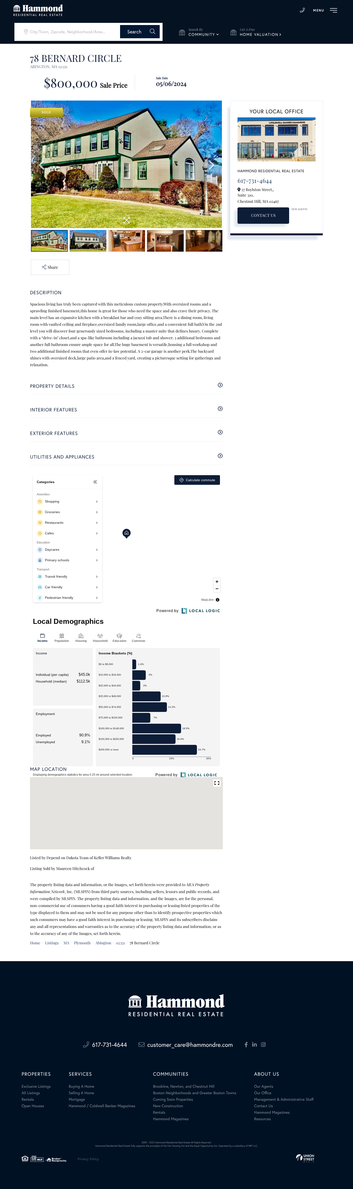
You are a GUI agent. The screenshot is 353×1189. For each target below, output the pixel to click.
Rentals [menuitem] (28, 1099)
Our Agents (299, 209)
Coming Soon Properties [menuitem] (173, 1099)
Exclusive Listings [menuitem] (36, 1086)
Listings (52, 943)
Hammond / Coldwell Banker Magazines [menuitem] (102, 1105)
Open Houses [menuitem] (33, 1105)
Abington (103, 943)
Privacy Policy (88, 1159)
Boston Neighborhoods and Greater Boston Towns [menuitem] (194, 1092)
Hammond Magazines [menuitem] (171, 1118)
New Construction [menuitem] (168, 1105)
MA (66, 943)
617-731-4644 (302, 10)
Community (202, 34)
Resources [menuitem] (262, 1118)
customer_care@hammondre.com (190, 1044)
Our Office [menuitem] (262, 1092)
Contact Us (263, 215)
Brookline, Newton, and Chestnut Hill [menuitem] (183, 1086)
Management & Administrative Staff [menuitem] (283, 1099)
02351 (120, 943)
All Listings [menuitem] (31, 1092)
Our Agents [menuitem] (263, 1086)
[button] (140, 31)
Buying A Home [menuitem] (81, 1086)
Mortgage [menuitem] (77, 1099)
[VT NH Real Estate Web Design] (305, 1158)
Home (35, 943)
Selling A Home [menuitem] (81, 1092)
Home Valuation (259, 34)
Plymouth (82, 943)
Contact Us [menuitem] (263, 1105)
